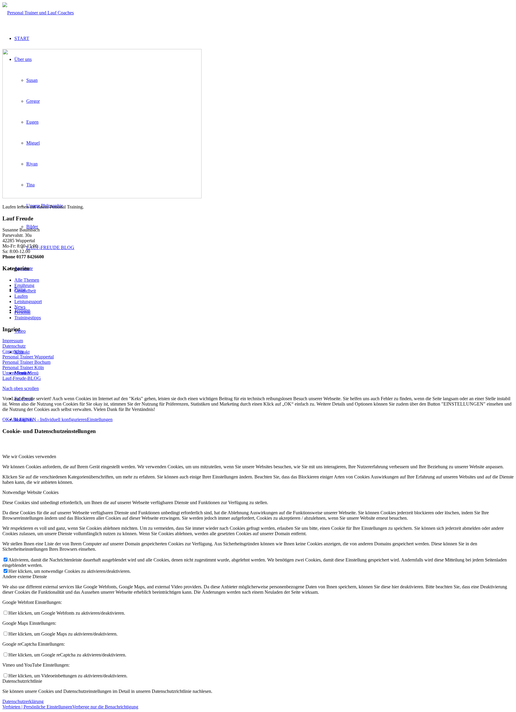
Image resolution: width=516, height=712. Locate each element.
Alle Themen (26, 280)
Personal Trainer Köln (23, 367)
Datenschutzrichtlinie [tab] (22, 681)
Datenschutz (14, 346)
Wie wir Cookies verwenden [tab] (29, 456)
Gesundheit (25, 290)
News (19, 306)
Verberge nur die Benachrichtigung (105, 706)
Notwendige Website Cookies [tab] (30, 492)
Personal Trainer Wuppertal (28, 356)
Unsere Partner (16, 372)
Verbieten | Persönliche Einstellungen (37, 706)
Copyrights (12, 351)
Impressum (12, 340)
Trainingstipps (27, 317)
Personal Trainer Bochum (26, 362)
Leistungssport (28, 301)
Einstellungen (100, 419)
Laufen (21, 296)
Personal (22, 312)
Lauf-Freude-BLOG (21, 378)
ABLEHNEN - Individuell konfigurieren (48, 419)
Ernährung (24, 285)
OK (6, 419)
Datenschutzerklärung (23, 701)
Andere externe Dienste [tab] (24, 576)
